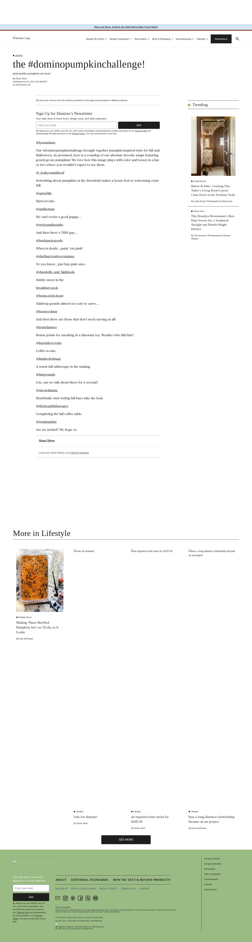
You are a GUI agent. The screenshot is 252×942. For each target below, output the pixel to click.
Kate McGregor (26, 639)
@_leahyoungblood (50, 173)
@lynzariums (45, 142)
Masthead (61, 889)
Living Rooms (199, 181)
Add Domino (21, 84)
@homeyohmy (47, 311)
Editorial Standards (79, 452)
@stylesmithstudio (49, 225)
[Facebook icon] (80, 898)
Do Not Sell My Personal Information (74, 929)
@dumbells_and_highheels (55, 272)
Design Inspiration (119, 39)
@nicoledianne (47, 390)
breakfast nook (47, 288)
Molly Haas (227, 201)
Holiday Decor (25, 617)
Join (138, 125)
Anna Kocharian (198, 828)
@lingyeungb (45, 374)
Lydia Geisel (200, 201)
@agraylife (44, 193)
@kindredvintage (48, 359)
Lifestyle (200, 39)
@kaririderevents (49, 343)
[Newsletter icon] (57, 898)
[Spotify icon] (95, 898)
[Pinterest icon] (72, 898)
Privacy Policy (78, 133)
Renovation (140, 39)
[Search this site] (237, 39)
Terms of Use (141, 131)
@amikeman (45, 209)
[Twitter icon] (88, 898)
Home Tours (199, 211)
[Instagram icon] (65, 898)
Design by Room (95, 39)
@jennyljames (46, 327)
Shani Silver (21, 78)
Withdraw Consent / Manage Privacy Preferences (79, 927)
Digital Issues (210, 889)
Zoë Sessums (200, 235)
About (60, 880)
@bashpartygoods (49, 240)
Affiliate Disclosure (83, 889)
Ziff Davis (77, 918)
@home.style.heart (49, 296)
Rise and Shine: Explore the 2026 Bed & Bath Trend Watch (126, 27)
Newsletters (221, 39)
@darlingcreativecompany (55, 256)
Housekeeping (183, 39)
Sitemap (144, 889)
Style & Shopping (161, 39)
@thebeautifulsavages (52, 406)
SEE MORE (126, 839)
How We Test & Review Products (142, 880)
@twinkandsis (46, 422)
